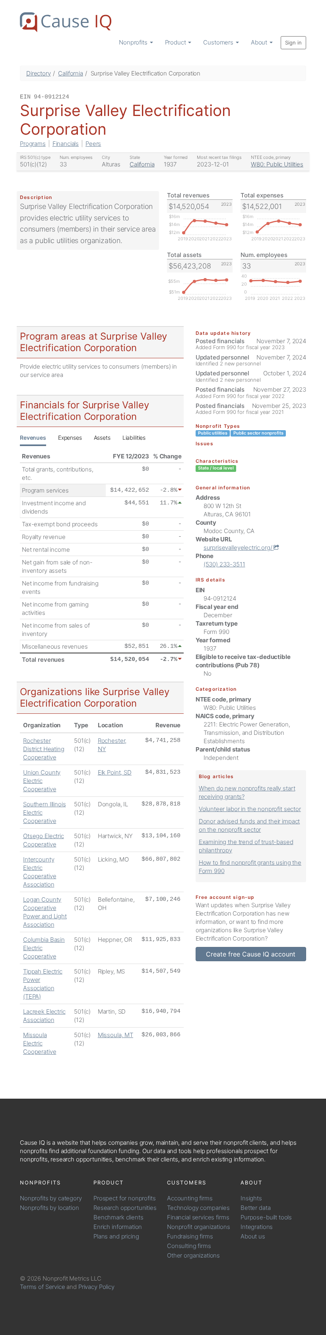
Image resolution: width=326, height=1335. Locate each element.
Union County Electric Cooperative (41, 781)
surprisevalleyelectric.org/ (239, 547)
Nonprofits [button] (134, 42)
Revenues (33, 437)
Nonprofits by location (49, 1207)
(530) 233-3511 (224, 564)
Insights (251, 1198)
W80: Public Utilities (277, 164)
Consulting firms (189, 1246)
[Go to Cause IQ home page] (65, 22)
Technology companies (198, 1207)
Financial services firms (198, 1217)
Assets (102, 437)
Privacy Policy (96, 1287)
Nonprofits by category (51, 1198)
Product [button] (176, 42)
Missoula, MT (115, 1035)
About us (253, 1236)
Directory (38, 73)
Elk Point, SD (115, 772)
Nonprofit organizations (198, 1227)
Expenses (70, 437)
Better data (255, 1207)
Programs (33, 143)
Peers (93, 143)
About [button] (260, 42)
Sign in (293, 42)
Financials (65, 143)
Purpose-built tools (266, 1217)
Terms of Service (42, 1287)
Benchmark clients (118, 1217)
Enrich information (117, 1227)
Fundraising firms (190, 1236)
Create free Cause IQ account (250, 954)
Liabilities (134, 437)
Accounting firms (190, 1198)
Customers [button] (219, 42)
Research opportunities (125, 1207)
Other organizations (193, 1255)
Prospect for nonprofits (124, 1198)
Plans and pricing (116, 1236)
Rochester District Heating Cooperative (43, 749)
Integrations (257, 1227)
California (70, 73)
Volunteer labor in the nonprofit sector (250, 809)
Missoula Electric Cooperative (39, 1043)
